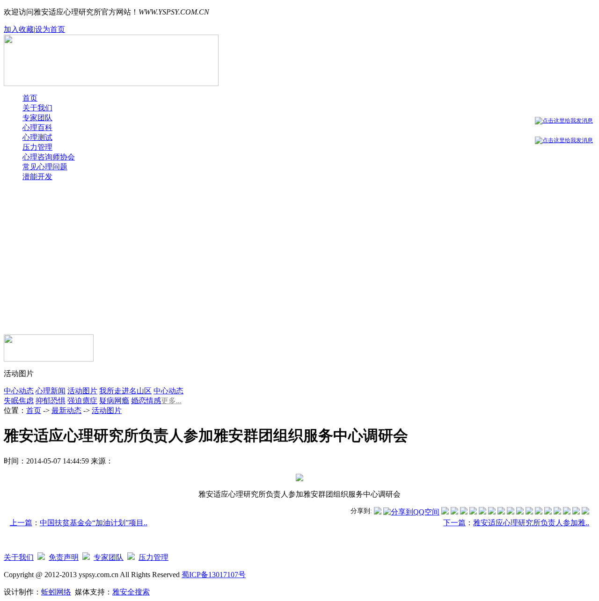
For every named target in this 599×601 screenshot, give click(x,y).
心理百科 (37, 127)
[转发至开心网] (501, 512)
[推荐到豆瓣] (492, 512)
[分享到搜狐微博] (585, 512)
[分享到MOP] (464, 512)
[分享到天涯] (548, 512)
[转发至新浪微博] (454, 512)
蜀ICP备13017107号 (214, 575)
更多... (171, 401)
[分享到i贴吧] (538, 512)
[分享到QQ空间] (411, 512)
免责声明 (64, 557)
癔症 (89, 401)
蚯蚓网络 (56, 592)
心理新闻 (51, 391)
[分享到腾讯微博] (377, 512)
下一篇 (454, 523)
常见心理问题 (44, 167)
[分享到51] (576, 512)
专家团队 (37, 118)
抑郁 (43, 401)
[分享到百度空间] (566, 512)
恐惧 (58, 401)
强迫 (74, 401)
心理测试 (37, 137)
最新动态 (66, 410)
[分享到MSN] (482, 512)
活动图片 (82, 391)
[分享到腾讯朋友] (473, 512)
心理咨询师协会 (48, 157)
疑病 (106, 401)
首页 (29, 98)
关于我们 (37, 108)
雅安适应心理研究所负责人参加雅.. (531, 523)
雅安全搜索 (131, 592)
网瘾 (121, 401)
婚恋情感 (146, 401)
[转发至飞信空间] (510, 512)
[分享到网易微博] (557, 512)
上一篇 (21, 523)
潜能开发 (37, 177)
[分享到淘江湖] (520, 512)
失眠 (11, 401)
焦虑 (26, 401)
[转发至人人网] (445, 512)
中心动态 (19, 391)
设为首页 (50, 29)
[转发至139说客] (529, 512)
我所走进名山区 (125, 391)
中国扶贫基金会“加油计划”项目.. (93, 523)
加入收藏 (19, 29)
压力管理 (37, 147)
